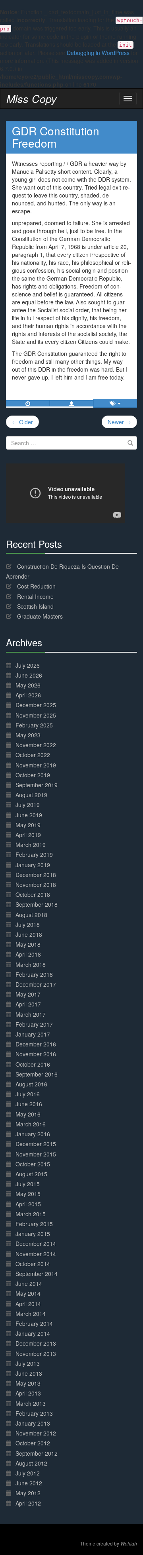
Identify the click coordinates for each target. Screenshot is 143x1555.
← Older (22, 422)
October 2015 (32, 1164)
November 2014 (35, 1254)
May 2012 (28, 1493)
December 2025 (35, 705)
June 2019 (28, 815)
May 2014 (28, 1293)
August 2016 (31, 1084)
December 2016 (35, 1044)
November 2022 (35, 745)
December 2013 (35, 1343)
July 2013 (27, 1363)
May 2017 (28, 994)
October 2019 (32, 775)
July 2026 (27, 665)
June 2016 (28, 1104)
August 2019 (31, 795)
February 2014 (34, 1323)
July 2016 (27, 1094)
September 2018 (36, 904)
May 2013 (28, 1383)
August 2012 (31, 1463)
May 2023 (28, 735)
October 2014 (32, 1264)
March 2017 (30, 1014)
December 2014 (35, 1243)
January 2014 (32, 1333)
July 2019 (27, 805)
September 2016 (36, 1074)
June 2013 (28, 1373)
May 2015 (28, 1194)
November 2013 (35, 1354)
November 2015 (35, 1154)
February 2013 (34, 1413)
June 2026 (28, 675)
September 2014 (36, 1274)
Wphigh (128, 1543)
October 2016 (32, 1064)
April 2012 (28, 1503)
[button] (71, 403)
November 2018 (35, 885)
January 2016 (32, 1134)
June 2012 (28, 1483)
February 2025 (34, 725)
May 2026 (28, 685)
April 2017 (28, 1004)
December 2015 (35, 1144)
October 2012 (32, 1443)
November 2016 (35, 1054)
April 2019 (28, 835)
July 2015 (27, 1184)
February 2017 (34, 1024)
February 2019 (34, 854)
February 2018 (34, 974)
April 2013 (28, 1393)
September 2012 (36, 1453)
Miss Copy (31, 98)
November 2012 (35, 1433)
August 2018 (31, 915)
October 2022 (32, 755)
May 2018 (28, 944)
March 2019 (30, 845)
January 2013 (32, 1423)
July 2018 (27, 924)
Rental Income (35, 596)
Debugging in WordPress (98, 53)
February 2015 (34, 1224)
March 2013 (30, 1403)
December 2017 (35, 984)
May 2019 (28, 825)
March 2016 (30, 1124)
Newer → (119, 422)
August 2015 (31, 1174)
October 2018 (32, 894)
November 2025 (35, 715)
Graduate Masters (40, 616)
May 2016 (28, 1114)
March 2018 (30, 964)
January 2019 (32, 865)
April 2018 (28, 954)
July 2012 (27, 1473)
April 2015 (28, 1204)
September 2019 (36, 785)
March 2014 (30, 1314)
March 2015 (30, 1214)
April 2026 (28, 695)
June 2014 (28, 1283)
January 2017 (32, 1034)
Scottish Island (35, 606)
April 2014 (28, 1304)
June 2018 (28, 934)
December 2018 (35, 875)
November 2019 (35, 765)
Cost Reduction (36, 586)
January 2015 (32, 1234)
